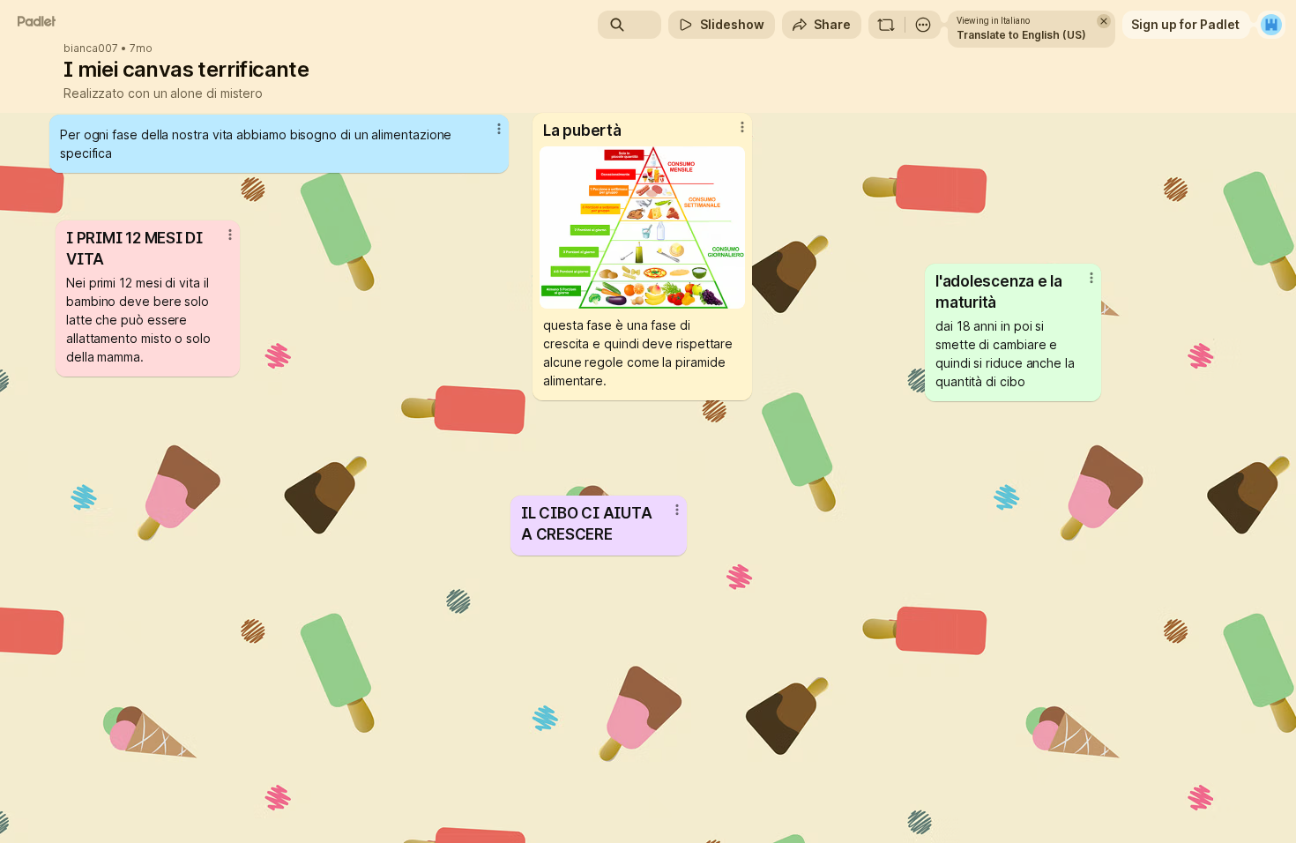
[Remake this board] (886, 25)
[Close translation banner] (1104, 21)
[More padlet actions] (923, 25)
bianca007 (90, 48)
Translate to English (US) (1021, 34)
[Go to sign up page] (1271, 25)
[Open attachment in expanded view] (642, 227)
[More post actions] (1091, 277)
